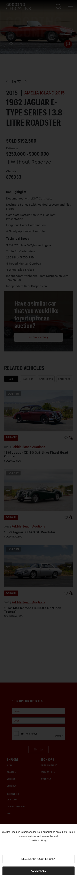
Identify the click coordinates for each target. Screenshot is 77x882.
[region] (38, 853)
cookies (15, 832)
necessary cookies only (38, 859)
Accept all (38, 870)
